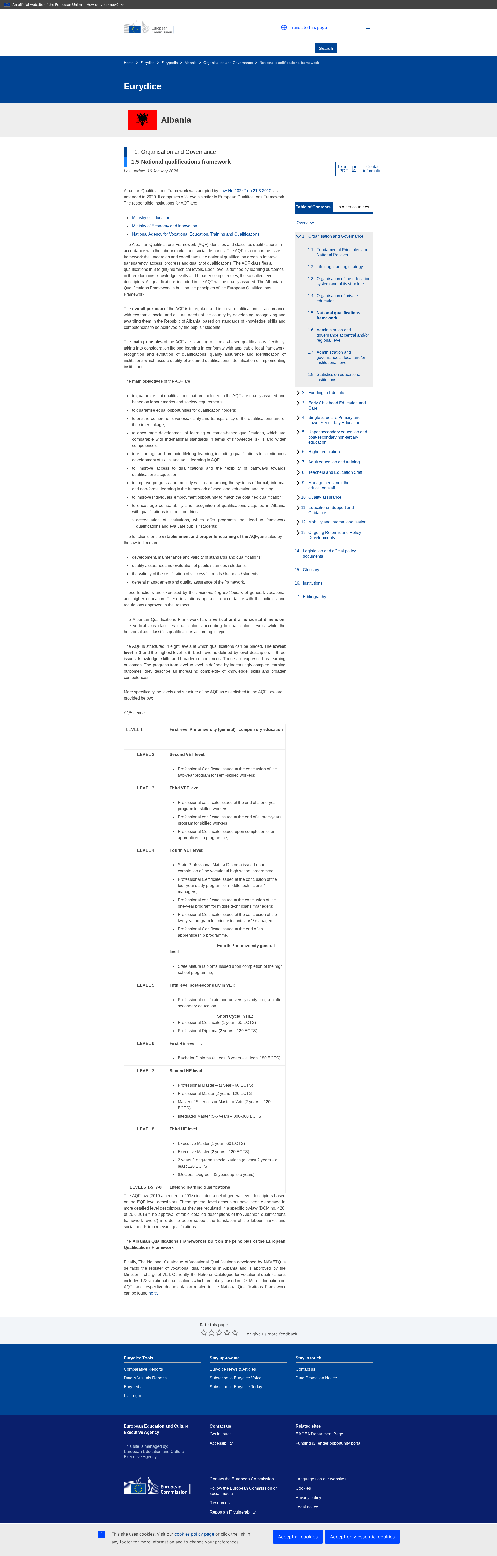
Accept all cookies (298, 1536)
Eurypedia (169, 63)
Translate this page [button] (308, 27)
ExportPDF (344, 169)
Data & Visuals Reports (145, 1378)
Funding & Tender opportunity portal (328, 1443)
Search (326, 48)
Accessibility (221, 1443)
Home (129, 63)
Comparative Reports (143, 1369)
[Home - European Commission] (184, 27)
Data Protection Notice (316, 1378)
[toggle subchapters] (297, 237)
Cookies (303, 1488)
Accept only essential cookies (362, 1536)
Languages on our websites (321, 1479)
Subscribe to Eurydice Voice (235, 1378)
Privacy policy (308, 1497)
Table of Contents (313, 207)
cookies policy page (194, 1534)
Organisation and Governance (228, 63)
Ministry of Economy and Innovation (164, 226)
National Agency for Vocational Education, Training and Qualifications (195, 234)
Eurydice (147, 63)
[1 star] (204, 1332)
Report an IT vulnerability (233, 1512)
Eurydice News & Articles (233, 1369)
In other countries (353, 207)
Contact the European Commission (242, 1479)
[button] (367, 27)
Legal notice (307, 1507)
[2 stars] (207, 1332)
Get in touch (221, 1434)
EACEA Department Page (319, 1434)
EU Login (132, 1395)
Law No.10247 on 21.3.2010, (245, 190)
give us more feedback (274, 1333)
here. (153, 1293)
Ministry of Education (151, 217)
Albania (191, 63)
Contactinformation (373, 169)
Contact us (305, 1369)
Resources (220, 1503)
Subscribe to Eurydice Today (236, 1387)
